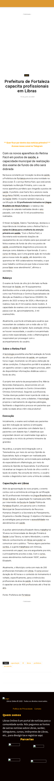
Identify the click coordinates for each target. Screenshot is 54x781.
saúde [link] (32, 157)
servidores (8, 666)
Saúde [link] (8, 199)
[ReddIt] (41, 102)
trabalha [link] (44, 530)
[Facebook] (5, 102)
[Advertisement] (27, 44)
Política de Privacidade (23, 709)
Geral (26, 75)
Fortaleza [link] (21, 178)
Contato (37, 709)
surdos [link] (6, 547)
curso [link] (5, 229)
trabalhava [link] (24, 547)
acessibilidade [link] (38, 519)
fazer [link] (11, 267)
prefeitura (37, 663)
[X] (11, 102)
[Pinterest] (17, 102)
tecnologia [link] (9, 354)
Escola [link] (23, 502)
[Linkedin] (35, 102)
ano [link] (41, 209)
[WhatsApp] (23, 102)
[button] (50, 3)
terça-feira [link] (7, 195)
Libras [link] (25, 206)
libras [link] (13, 253)
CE (23, 663)
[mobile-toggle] (4, 3)
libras (29, 663)
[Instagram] (22, 705)
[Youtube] (36, 705)
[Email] (47, 102)
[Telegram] (29, 102)
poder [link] (40, 540)
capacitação (15, 663)
